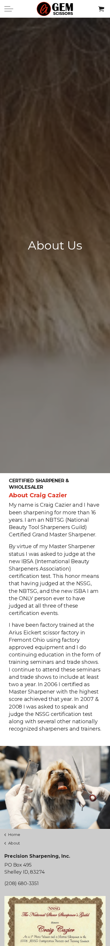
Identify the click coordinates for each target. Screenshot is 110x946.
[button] (101, 9)
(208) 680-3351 (21, 883)
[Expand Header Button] (9, 9)
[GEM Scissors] (54, 8)
